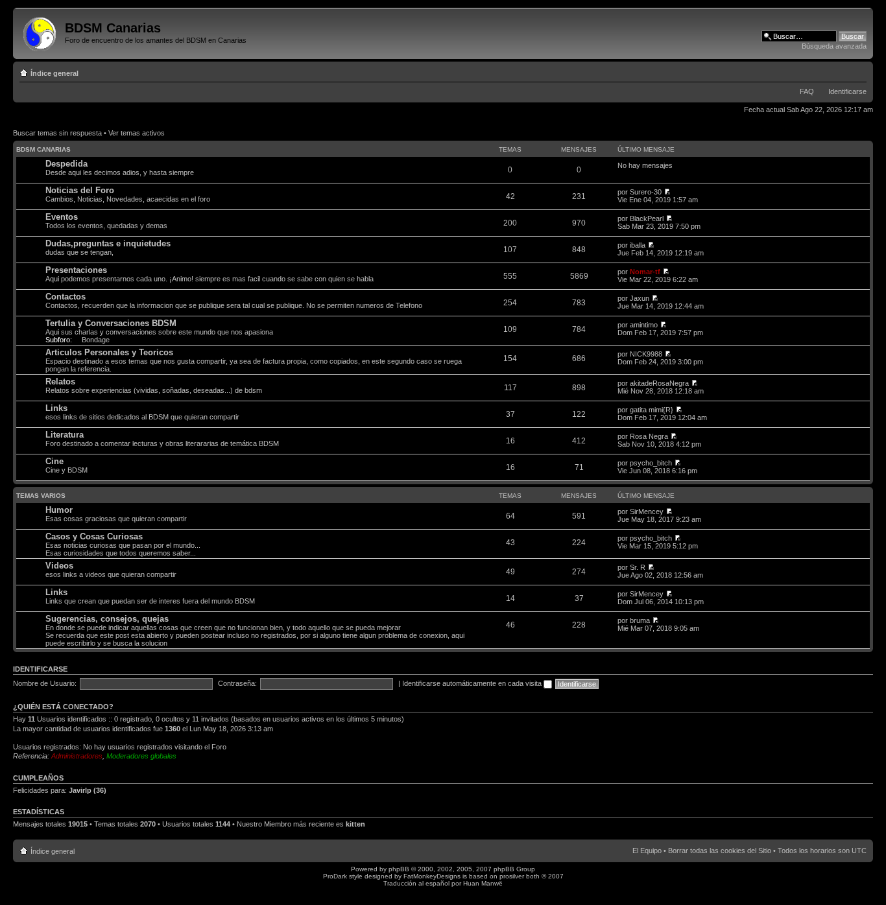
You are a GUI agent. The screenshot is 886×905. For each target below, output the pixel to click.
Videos (59, 565)
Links (56, 408)
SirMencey (647, 511)
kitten (355, 824)
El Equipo (647, 850)
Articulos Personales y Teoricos (109, 352)
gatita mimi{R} (651, 410)
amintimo (644, 325)
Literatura (64, 435)
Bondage (96, 340)
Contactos (65, 296)
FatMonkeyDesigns (432, 876)
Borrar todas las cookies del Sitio (719, 850)
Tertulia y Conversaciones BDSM (110, 323)
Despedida (66, 164)
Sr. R (637, 567)
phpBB (399, 869)
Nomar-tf (645, 272)
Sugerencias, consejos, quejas (107, 619)
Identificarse (847, 91)
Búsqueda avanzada (834, 46)
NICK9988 (646, 354)
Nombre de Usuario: (45, 683)
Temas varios (41, 495)
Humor (59, 510)
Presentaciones (76, 270)
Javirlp (80, 790)
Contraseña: (237, 683)
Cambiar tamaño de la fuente (857, 70)
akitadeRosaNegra (659, 383)
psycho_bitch (651, 463)
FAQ (807, 91)
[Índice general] (40, 32)
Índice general (54, 73)
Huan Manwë (483, 883)
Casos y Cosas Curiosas (94, 536)
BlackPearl (647, 218)
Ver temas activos (136, 133)
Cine (54, 461)
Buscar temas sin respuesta (57, 133)
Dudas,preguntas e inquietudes (108, 243)
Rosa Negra (649, 436)
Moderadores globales (141, 756)
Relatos (60, 381)
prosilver (511, 876)
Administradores (76, 756)
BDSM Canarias (43, 149)
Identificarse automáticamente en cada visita (473, 683)
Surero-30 (646, 192)
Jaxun (639, 298)
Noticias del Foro (79, 190)
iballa (637, 245)
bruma (640, 620)
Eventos (61, 217)
